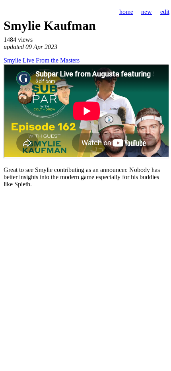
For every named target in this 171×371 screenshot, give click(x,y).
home (126, 11)
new (146, 11)
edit (164, 11)
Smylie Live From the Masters (42, 60)
